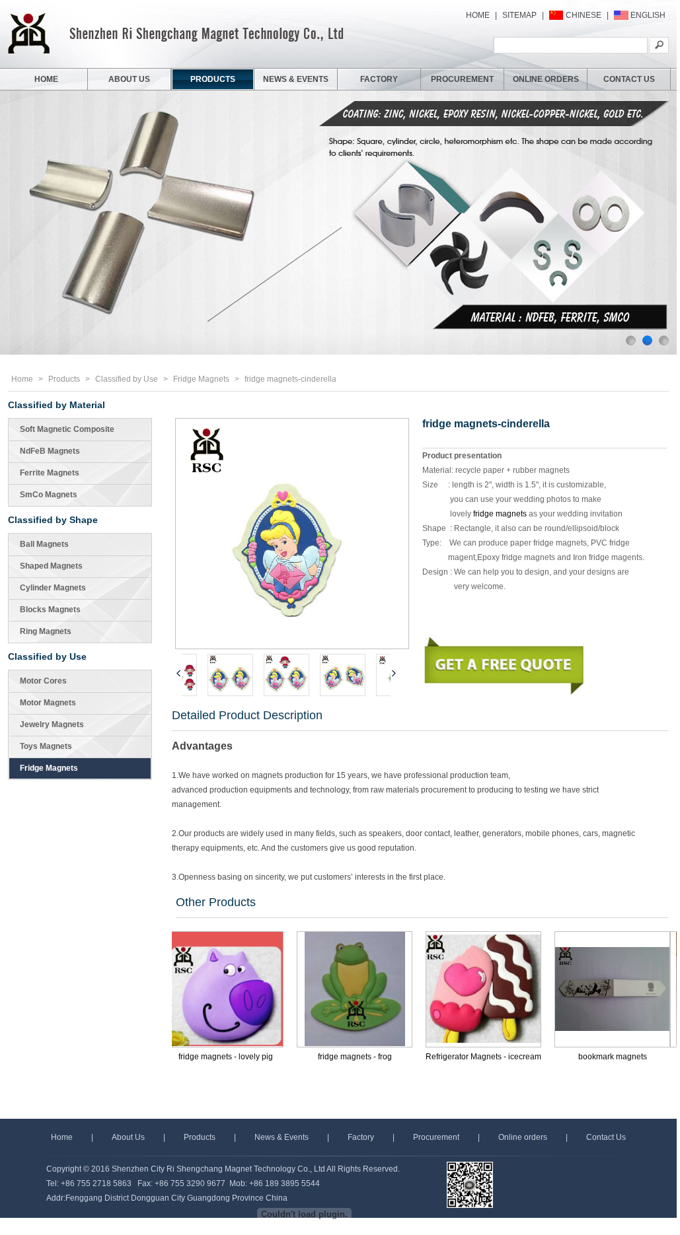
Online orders (522, 1137)
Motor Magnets (48, 702)
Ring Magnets (45, 631)
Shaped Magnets (51, 566)
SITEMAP (519, 15)
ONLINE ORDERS (546, 79)
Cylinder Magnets (53, 587)
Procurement (436, 1137)
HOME (478, 15)
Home (22, 379)
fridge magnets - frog (310, 1056)
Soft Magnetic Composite (67, 429)
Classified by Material (56, 405)
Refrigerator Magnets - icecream (438, 1056)
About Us (128, 1137)
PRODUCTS (212, 79)
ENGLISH (647, 15)
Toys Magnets (46, 746)
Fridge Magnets (201, 379)
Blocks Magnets (50, 609)
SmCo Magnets (48, 494)
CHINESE (583, 15)
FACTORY (379, 79)
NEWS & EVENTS (295, 79)
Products (64, 379)
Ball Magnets (44, 544)
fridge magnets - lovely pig (180, 1056)
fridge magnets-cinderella (290, 379)
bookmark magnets (567, 1056)
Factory (361, 1137)
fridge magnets (500, 513)
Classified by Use (126, 379)
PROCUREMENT (462, 79)
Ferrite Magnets (49, 472)
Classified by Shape (53, 519)
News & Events (281, 1137)
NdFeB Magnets (50, 451)
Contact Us (606, 1137)
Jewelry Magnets (52, 724)
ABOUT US (129, 79)
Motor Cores (43, 681)
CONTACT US (629, 79)
